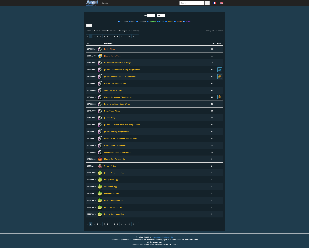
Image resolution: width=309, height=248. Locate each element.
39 (129, 36)
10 (121, 36)
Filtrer (89, 25)
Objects (105, 3)
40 (133, 36)
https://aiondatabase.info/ (162, 237)
